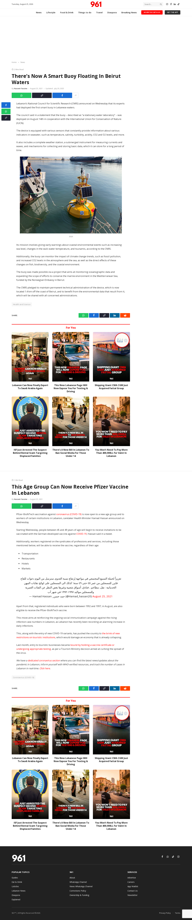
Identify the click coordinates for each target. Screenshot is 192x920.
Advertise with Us (152, 12)
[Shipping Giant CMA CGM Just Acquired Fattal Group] (111, 357)
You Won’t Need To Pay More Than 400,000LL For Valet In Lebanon (111, 453)
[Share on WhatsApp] (21, 95)
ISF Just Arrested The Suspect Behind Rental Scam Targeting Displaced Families (30, 453)
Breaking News (129, 12)
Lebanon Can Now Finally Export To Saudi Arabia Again (30, 387)
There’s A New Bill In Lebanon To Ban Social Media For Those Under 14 (70, 453)
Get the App (172, 12)
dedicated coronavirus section (44, 660)
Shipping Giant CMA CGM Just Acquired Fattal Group (111, 387)
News (39, 12)
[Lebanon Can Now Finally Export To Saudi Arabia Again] (30, 357)
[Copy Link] (42, 95)
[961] (96, 4)
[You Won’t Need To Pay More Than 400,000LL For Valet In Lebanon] (111, 421)
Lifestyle (50, 12)
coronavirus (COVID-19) (69, 514)
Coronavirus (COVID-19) (23, 677)
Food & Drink (66, 12)
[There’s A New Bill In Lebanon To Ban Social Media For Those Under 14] (70, 421)
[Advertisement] (96, 39)
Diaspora (112, 12)
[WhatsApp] (6, 111)
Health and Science (22, 304)
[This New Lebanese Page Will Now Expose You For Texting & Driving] (70, 357)
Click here (44, 668)
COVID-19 (81, 533)
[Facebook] (6, 105)
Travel (99, 12)
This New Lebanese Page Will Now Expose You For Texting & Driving (71, 388)
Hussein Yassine (20, 88)
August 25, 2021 (102, 596)
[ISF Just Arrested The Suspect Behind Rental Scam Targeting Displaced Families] (30, 421)
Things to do (84, 12)
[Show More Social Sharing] (75, 95)
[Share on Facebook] (62, 95)
